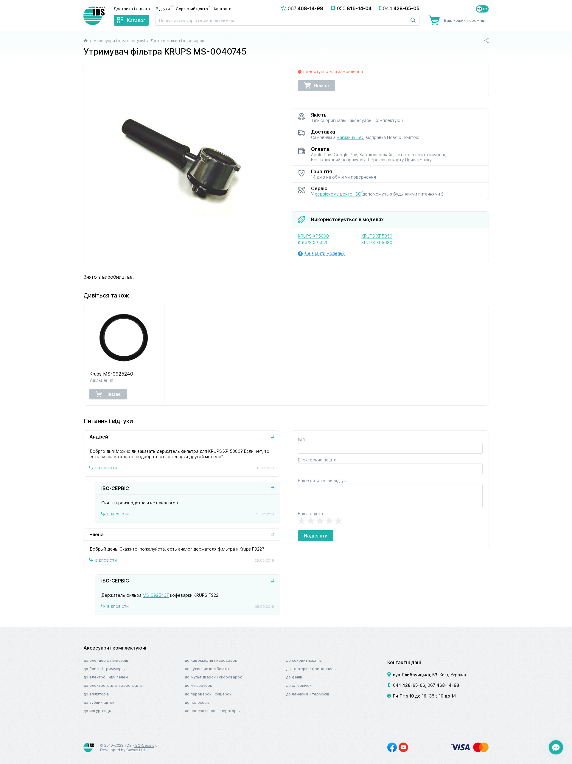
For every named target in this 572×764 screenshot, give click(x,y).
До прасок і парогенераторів (212, 710)
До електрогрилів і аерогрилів (113, 685)
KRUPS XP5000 (313, 235)
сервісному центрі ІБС (338, 193)
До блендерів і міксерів (105, 660)
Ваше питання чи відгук (322, 480)
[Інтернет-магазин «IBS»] (94, 16)
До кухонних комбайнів (207, 668)
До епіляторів (96, 694)
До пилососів (197, 702)
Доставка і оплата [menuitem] (132, 8)
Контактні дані (404, 662)
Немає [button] (321, 86)
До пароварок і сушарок (208, 694)
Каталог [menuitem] (136, 20)
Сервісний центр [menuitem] (192, 8)
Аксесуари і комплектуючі (114, 648)
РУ (485, 9)
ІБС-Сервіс (144, 745)
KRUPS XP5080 (376, 242)
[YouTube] (403, 747)
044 (409, 685)
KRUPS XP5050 (376, 235)
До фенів (294, 677)
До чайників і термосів (307, 694)
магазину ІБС (350, 137)
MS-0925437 (156, 595)
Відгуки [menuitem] (164, 8)
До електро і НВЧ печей (105, 677)
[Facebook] (392, 747)
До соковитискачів (304, 660)
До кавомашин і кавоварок (211, 660)
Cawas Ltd (135, 750)
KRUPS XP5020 (313, 242)
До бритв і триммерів (104, 668)
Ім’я (301, 439)
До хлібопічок (299, 685)
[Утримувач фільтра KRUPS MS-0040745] (181, 162)
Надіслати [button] (315, 536)
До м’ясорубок (198, 685)
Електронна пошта (317, 459)
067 (443, 685)
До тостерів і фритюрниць (311, 668)
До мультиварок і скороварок (213, 677)
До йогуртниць (97, 710)
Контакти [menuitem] (222, 8)
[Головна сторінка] (85, 40)
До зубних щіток (98, 702)
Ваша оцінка (310, 513)
